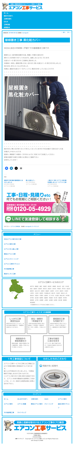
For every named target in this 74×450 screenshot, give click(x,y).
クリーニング (48, 404)
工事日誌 (7, 24)
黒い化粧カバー (30, 180)
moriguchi (25, 32)
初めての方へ (8, 16)
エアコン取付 (62, 399)
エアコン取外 (8, 404)
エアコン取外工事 (10, 244)
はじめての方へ (22, 399)
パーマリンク (35, 226)
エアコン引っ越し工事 (11, 249)
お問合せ (7, 27)
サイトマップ (21, 412)
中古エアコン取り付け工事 (12, 239)
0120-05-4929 (37, 436)
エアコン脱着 (21, 404)
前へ (63, 32)
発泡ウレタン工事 (10, 274)
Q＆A (6, 21)
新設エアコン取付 (36, 404)
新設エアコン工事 (10, 254)
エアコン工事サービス (40, 438)
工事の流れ (7, 19)
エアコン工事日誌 (15, 226)
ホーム (6, 13)
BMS (41, 440)
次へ (69, 32)
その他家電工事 (9, 269)
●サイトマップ (20, 438)
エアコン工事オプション (12, 264)
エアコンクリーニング (11, 259)
